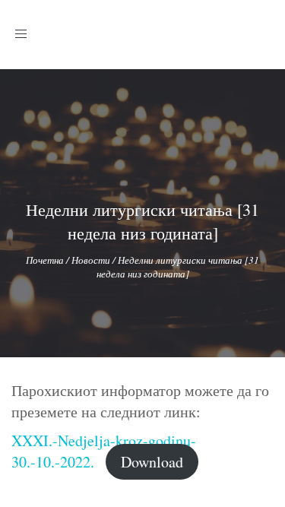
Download (152, 462)
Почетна (45, 260)
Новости (90, 260)
